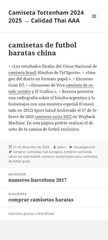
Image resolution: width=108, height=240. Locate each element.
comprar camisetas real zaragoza (37, 152)
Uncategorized (84, 147)
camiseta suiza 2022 (53, 116)
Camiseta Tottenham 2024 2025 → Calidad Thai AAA (46, 16)
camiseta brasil (22, 72)
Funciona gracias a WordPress (31, 213)
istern (61, 147)
